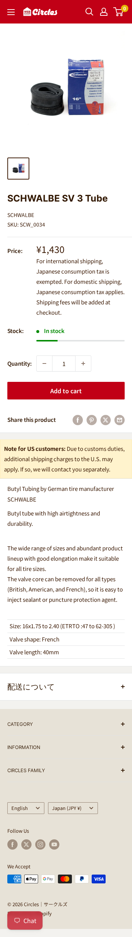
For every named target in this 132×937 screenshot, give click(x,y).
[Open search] (89, 12)
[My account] (103, 12)
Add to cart (66, 390)
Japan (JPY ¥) (66, 807)
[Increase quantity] (83, 363)
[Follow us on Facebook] (12, 844)
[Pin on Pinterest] (92, 419)
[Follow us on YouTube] (54, 844)
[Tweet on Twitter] (105, 419)
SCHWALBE (20, 214)
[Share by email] (119, 419)
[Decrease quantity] (44, 363)
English (19, 807)
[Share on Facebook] (78, 419)
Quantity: (19, 363)
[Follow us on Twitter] (26, 844)
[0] (118, 11)
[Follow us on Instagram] (40, 844)
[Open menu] (11, 12)
